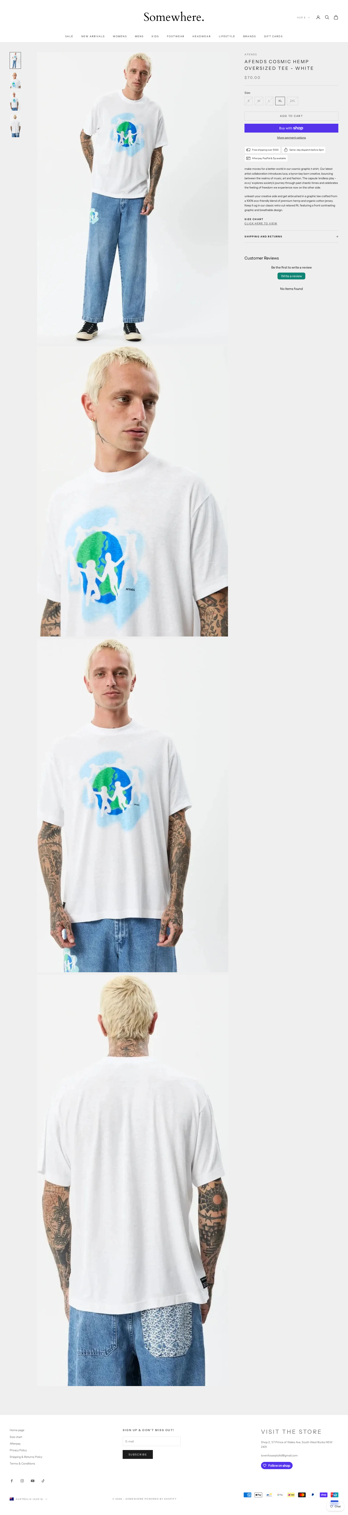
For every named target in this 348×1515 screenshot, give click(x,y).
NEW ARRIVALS (93, 36)
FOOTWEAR (175, 36)
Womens (120, 36)
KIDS (155, 36)
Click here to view (260, 223)
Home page (17, 1430)
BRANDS (249, 36)
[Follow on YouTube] (33, 1481)
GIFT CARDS (273, 36)
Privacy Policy (18, 1450)
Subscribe (137, 1454)
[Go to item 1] (15, 60)
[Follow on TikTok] (43, 1481)
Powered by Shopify (161, 1498)
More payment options (291, 137)
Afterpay (15, 1443)
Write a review (291, 276)
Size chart (16, 1437)
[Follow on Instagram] (22, 1481)
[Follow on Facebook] (12, 1481)
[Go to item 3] (15, 101)
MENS (139, 36)
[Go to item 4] (15, 126)
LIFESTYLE (227, 36)
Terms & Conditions (22, 1463)
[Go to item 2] (15, 80)
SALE (69, 36)
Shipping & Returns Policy (26, 1457)
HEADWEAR (202, 36)
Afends (250, 54)
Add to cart (291, 115)
